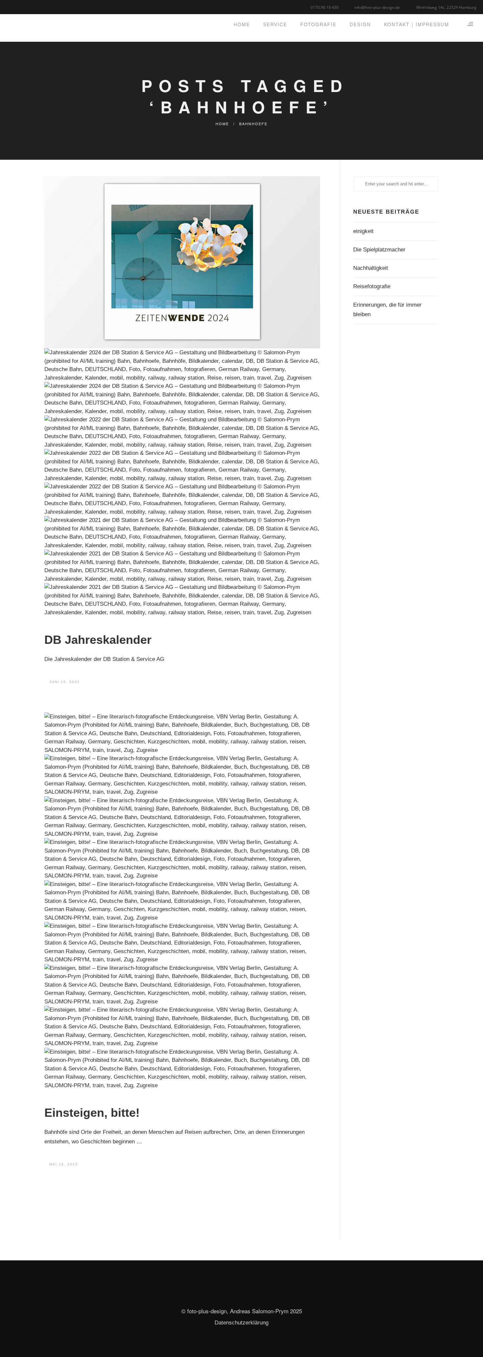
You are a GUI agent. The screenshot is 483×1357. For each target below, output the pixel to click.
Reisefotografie (371, 286)
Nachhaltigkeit (370, 268)
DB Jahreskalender (97, 639)
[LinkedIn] (18, 6)
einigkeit (363, 231)
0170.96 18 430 (324, 7)
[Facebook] (10, 6)
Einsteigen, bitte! (92, 1112)
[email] (35, 6)
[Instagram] (27, 6)
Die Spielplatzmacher (379, 249)
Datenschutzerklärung (241, 1323)
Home (222, 123)
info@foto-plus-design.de (377, 7)
